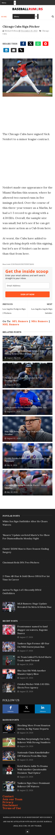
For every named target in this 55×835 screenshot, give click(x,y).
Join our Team (12, 799)
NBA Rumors (39, 321)
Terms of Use (12, 808)
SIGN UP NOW (27, 294)
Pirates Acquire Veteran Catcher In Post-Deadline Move (24, 379)
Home (4, 17)
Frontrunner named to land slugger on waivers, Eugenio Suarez (32, 630)
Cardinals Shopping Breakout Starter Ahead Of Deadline (27, 486)
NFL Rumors (20, 321)
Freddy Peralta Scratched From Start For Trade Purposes (27, 459)
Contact (8, 796)
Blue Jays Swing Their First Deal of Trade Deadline (24, 433)
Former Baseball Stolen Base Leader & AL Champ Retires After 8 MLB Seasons (24, 352)
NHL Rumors (11, 324)
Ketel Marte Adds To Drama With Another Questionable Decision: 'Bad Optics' (32, 769)
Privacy (8, 802)
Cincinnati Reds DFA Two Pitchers (21, 562)
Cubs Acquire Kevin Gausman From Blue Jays (26, 407)
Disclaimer (10, 805)
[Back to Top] (27, 831)
